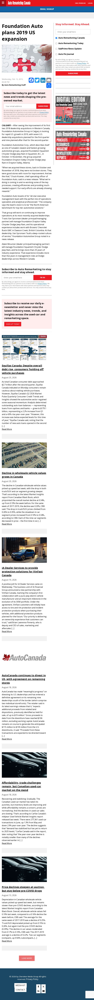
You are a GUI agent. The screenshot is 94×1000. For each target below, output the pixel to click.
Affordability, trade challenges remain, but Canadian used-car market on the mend (21, 786)
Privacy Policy (44, 112)
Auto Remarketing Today (70, 43)
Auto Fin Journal (66, 54)
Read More (7, 429)
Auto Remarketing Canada (71, 37)
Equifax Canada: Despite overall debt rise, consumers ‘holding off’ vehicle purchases (23, 369)
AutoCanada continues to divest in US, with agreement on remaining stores (24, 679)
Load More (27, 958)
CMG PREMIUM (80, 3)
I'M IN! (42, 278)
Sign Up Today (12, 324)
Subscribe (43, 106)
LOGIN (90, 3)
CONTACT (20, 989)
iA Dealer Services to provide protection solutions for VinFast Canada (22, 571)
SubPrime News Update (70, 48)
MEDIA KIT (20, 985)
